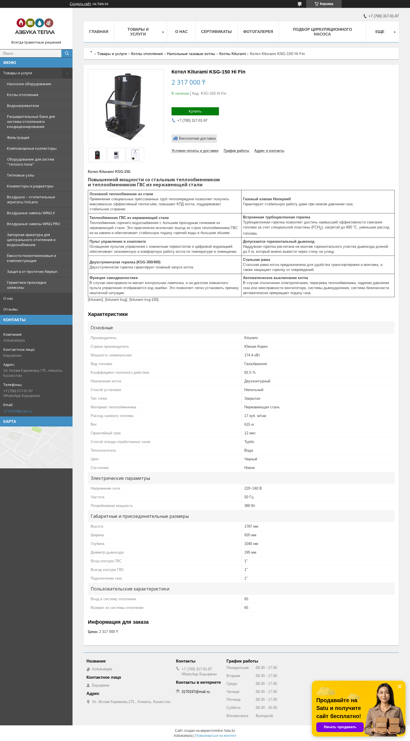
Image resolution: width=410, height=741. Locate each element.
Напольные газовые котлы (191, 53)
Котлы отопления (22, 94)
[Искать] (67, 53)
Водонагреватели (23, 105)
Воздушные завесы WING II (31, 212)
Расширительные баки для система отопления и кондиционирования (31, 121)
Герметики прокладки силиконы (26, 285)
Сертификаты (216, 31)
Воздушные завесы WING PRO (33, 223)
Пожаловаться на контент (216, 736)
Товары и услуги (17, 72)
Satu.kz (229, 731)
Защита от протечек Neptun (32, 271)
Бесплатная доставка (197, 138)
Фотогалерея (258, 31)
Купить (195, 111)
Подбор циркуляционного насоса (322, 31)
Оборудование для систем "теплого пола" (30, 162)
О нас (8, 298)
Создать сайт (80, 4)
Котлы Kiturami (232, 53)
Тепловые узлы (20, 175)
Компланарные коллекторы (32, 148)
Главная (98, 31)
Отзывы (10, 309)
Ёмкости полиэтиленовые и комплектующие (31, 258)
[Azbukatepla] (36, 26)
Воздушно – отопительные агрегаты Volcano (31, 199)
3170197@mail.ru (17, 411)
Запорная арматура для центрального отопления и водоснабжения (31, 239)
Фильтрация (18, 137)
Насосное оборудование (29, 83)
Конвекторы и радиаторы (30, 186)
